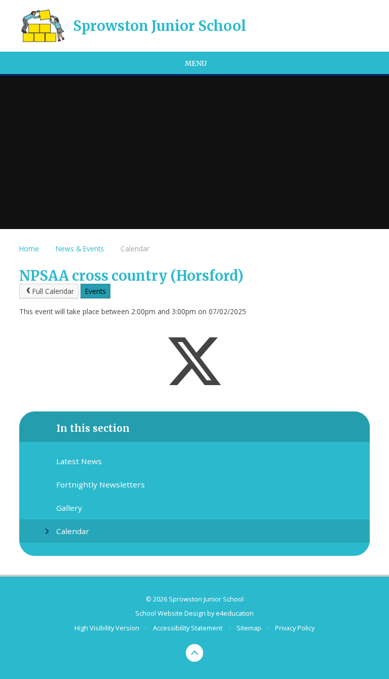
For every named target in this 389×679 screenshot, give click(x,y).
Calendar (135, 248)
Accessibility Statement (187, 627)
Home (29, 248)
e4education (235, 613)
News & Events (80, 248)
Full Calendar (53, 291)
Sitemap (249, 627)
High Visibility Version (106, 627)
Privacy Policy (295, 627)
